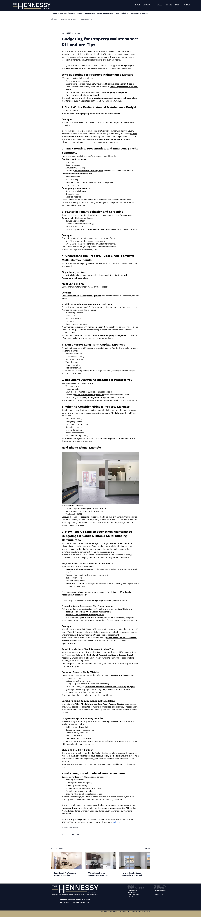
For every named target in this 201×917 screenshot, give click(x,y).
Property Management (69, 19)
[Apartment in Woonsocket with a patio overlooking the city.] (134, 860)
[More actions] (138, 33)
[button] (169, 5)
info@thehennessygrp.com (80, 902)
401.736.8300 (64, 902)
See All (147, 848)
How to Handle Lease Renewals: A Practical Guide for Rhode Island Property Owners (132, 874)
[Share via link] (78, 834)
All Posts (54, 19)
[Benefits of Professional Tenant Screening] (66, 860)
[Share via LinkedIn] (73, 834)
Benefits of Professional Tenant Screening (65, 874)
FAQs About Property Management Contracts (99, 874)
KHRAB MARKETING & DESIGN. (140, 911)
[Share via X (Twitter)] (68, 834)
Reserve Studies (86, 19)
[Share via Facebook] (63, 834)
